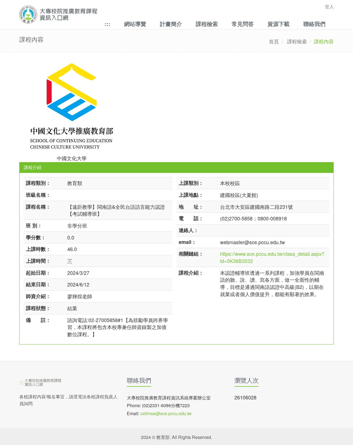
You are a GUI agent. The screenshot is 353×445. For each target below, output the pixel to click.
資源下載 (279, 24)
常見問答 (243, 24)
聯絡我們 (314, 24)
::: (107, 24)
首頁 (274, 41)
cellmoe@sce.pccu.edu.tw (166, 413)
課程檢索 (207, 24)
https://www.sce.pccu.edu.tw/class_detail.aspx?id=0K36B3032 (272, 257)
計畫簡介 (171, 24)
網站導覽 (135, 24)
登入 (329, 6)
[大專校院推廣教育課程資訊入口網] (146, 14)
